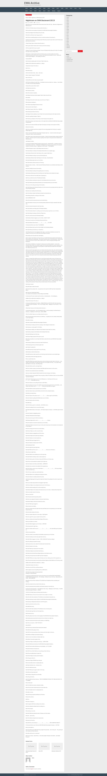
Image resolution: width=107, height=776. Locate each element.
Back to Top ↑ (80, 774)
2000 (26, 8)
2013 (26, 11)
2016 (40, 11)
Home (27, 17)
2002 (35, 8)
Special (59, 11)
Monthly (53, 11)
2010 (71, 8)
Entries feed (69, 57)
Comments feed (70, 59)
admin (29, 22)
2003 (40, 8)
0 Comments (37, 22)
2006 (53, 8)
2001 (31, 8)
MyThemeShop (74, 774)
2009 (66, 8)
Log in (68, 56)
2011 (75, 8)
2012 (80, 8)
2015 (35, 11)
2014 (31, 11)
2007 (58, 8)
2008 (62, 8)
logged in (32, 768)
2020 (49, 11)
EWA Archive (31, 3)
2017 (44, 11)
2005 (49, 8)
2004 (44, 8)
